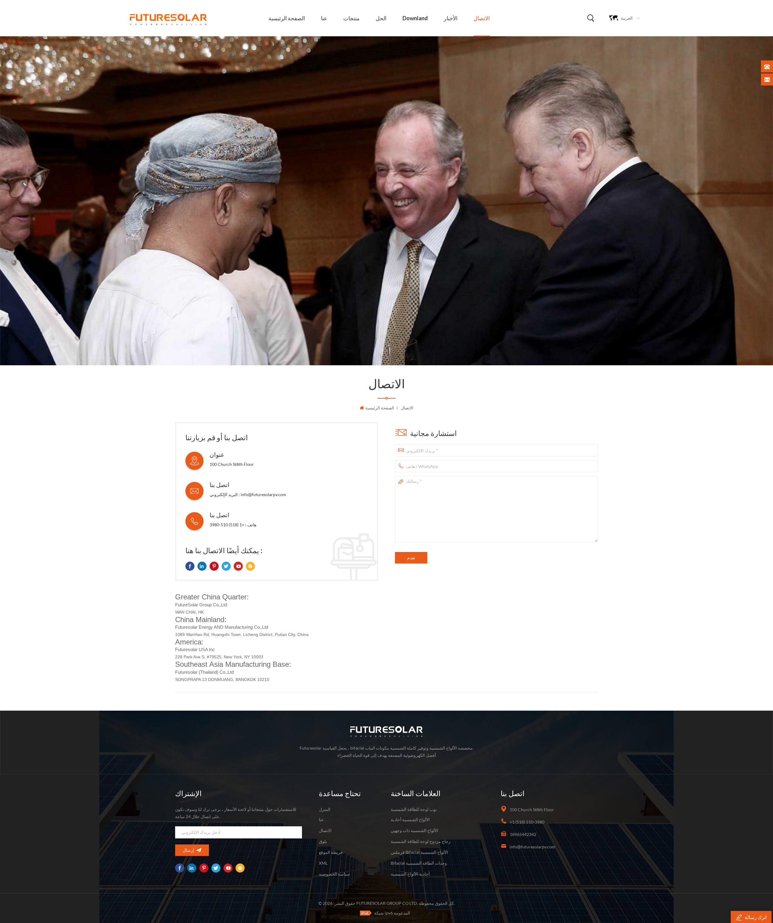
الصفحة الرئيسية (286, 18)
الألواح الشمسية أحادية (410, 819)
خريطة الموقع (331, 852)
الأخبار (450, 18)
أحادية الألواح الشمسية (410, 873)
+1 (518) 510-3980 (227, 524)
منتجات (351, 18)
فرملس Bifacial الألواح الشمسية (419, 852)
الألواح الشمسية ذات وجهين (414, 830)
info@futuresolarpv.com (263, 494)
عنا (324, 18)
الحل (381, 18)
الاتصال (481, 18)
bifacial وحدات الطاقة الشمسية (419, 863)
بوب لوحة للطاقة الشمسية (414, 809)
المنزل (324, 809)
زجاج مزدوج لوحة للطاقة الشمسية (421, 841)
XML (323, 863)
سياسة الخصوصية (334, 873)
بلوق (323, 841)
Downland (415, 18)
